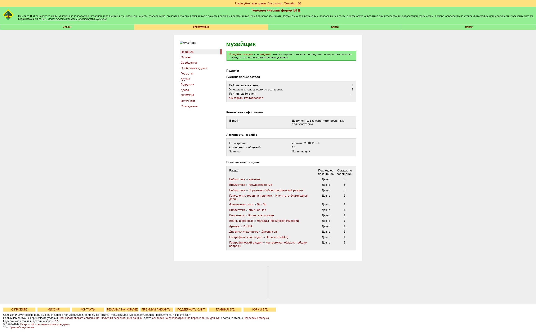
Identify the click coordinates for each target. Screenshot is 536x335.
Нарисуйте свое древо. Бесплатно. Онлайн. (265, 3)
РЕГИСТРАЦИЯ (201, 27)
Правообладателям (21, 327)
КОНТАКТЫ (87, 309)
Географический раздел (245, 237)
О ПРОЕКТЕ (19, 309)
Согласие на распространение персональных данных (186, 318)
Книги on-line (257, 209)
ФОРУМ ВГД (260, 309)
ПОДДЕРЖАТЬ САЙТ (191, 309)
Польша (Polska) (277, 237)
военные (254, 179)
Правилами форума (256, 318)
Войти (335, 27)
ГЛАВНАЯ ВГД (225, 309)
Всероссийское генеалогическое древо (45, 324)
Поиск (469, 27)
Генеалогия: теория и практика (250, 195)
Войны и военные (241, 220)
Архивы (234, 226)
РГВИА (247, 226)
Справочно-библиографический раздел (276, 190)
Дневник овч (270, 231)
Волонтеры (237, 215)
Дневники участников (243, 231)
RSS (56, 321)
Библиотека (237, 179)
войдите (265, 54)
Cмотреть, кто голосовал (246, 97)
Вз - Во (261, 204)
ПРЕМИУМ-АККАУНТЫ (156, 309)
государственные (260, 184)
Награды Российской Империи (278, 220)
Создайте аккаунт (241, 54)
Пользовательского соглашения (79, 318)
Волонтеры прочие (261, 215)
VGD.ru (67, 27)
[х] (299, 3)
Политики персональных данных (121, 318)
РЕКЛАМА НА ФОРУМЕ (122, 309)
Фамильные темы (241, 204)
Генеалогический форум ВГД (275, 10)
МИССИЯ (53, 309)
